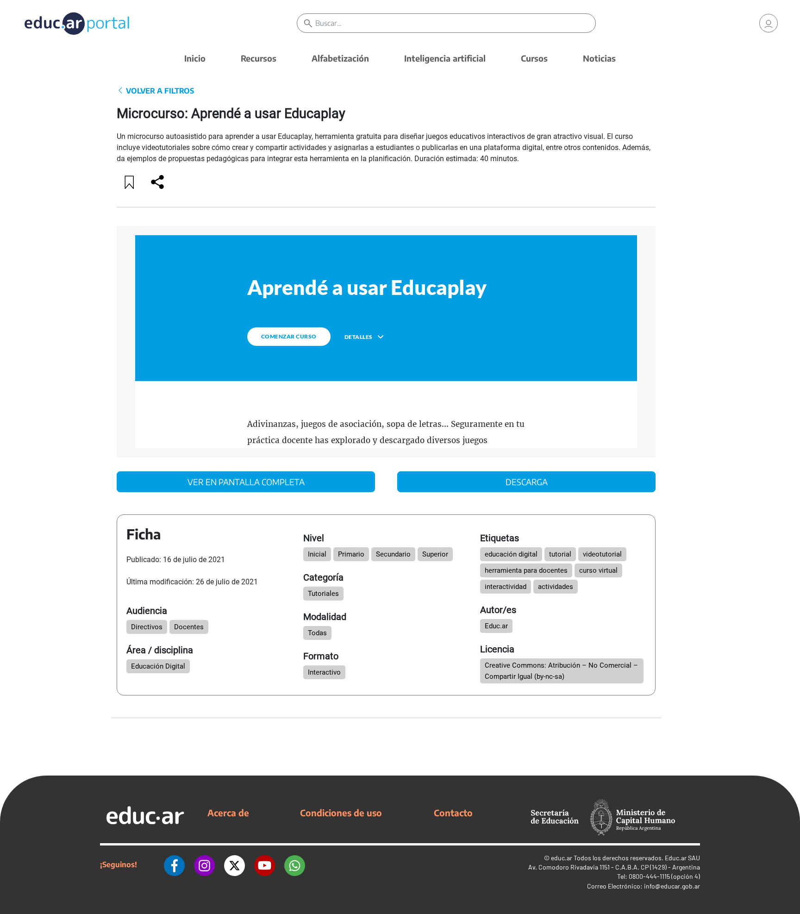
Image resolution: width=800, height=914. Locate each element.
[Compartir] (157, 182)
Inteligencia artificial (445, 58)
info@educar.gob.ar (672, 886)
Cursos (534, 58)
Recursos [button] (258, 58)
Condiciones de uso (341, 812)
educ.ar (561, 858)
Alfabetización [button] (340, 58)
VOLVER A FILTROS (159, 90)
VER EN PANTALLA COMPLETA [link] (246, 481)
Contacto (453, 812)
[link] (768, 23)
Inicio (195, 58)
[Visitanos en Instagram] (204, 864)
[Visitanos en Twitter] (234, 864)
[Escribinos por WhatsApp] (294, 864)
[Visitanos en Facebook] (174, 864)
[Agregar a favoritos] (130, 182)
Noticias (599, 58)
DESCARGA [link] (527, 481)
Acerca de (228, 812)
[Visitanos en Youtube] (264, 864)
